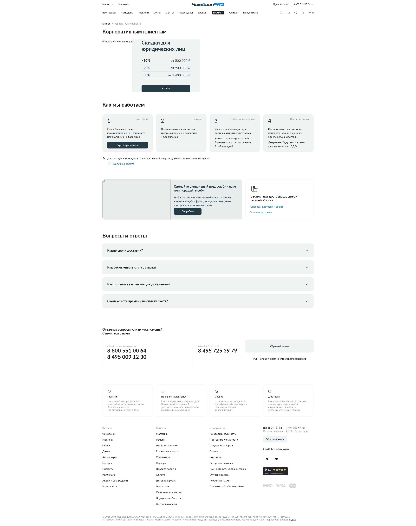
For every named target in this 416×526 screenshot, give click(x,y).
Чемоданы (108, 433)
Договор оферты (166, 480)
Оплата (160, 474)
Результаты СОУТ (220, 480)
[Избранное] (296, 13)
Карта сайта (109, 486)
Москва (106, 4)
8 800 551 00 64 (126, 350)
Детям (106, 451)
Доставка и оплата (167, 445)
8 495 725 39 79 (217, 350)
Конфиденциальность (223, 433)
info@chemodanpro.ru (293, 358)
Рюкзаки (107, 439)
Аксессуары (109, 457)
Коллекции (109, 474)
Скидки (233, 12)
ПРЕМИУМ (218, 13)
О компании (163, 457)
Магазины (123, 4)
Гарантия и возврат (167, 451)
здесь (293, 519)
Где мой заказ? (281, 4)
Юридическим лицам (169, 492)
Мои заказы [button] (163, 486)
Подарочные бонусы (168, 498)
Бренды (107, 462)
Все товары (109, 12)
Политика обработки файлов (227, 486)
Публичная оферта (123, 163)
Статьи (214, 451)
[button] (303, 13)
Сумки (106, 445)
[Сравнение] (288, 13)
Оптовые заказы (219, 474)
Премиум (107, 468)
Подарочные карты (221, 445)
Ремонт (160, 439)
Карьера (161, 462)
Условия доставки (261, 212)
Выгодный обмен (166, 503)
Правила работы (166, 468)
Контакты (215, 457)
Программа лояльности (224, 439)
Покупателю (250, 12)
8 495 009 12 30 (126, 357)
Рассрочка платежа (221, 462)
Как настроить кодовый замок (228, 468)
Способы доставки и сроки (266, 206)
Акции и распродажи (115, 480)
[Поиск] (281, 13)
